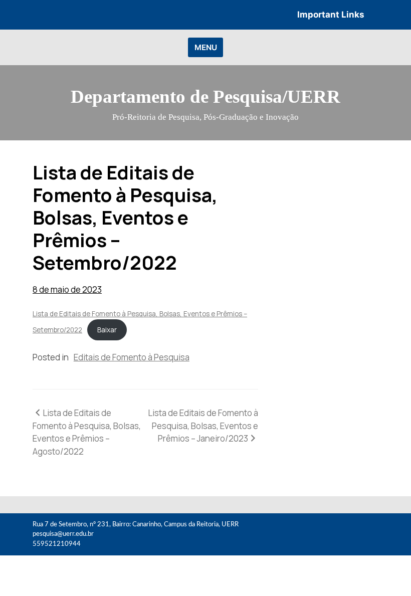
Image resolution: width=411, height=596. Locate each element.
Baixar (107, 329)
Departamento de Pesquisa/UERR (205, 96)
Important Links (330, 15)
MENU (205, 47)
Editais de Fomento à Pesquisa (131, 357)
